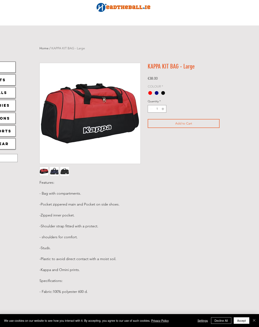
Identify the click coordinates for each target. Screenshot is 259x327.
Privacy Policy (160, 321)
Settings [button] (202, 321)
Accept (241, 321)
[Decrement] (150, 108)
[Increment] (163, 108)
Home (44, 48)
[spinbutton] (157, 108)
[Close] (254, 320)
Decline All (221, 321)
